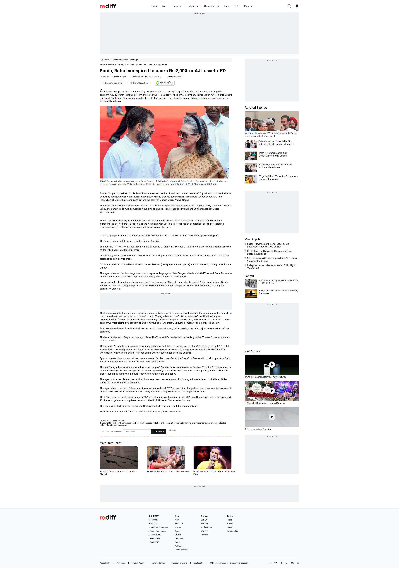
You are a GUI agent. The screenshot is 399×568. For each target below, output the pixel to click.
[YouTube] (292, 563)
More (247, 6)
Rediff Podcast (181, 550)
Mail (164, 6)
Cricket (178, 535)
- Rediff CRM (154, 538)
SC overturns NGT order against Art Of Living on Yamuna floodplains (272, 259)
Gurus (227, 6)
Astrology (179, 546)
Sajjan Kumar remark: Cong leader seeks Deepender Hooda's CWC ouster (268, 245)
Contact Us (199, 563)
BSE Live (204, 520)
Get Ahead (179, 538)
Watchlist (205, 531)
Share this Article (140, 83)
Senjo (124, 77)
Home (154, 6)
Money (192, 6)
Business (179, 524)
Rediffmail (153, 520)
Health (230, 520)
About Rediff (105, 563)
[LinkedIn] (298, 563)
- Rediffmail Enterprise (158, 527)
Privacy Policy (138, 563)
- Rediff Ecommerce (157, 531)
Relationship (232, 531)
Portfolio (204, 535)
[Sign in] (297, 6)
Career (230, 527)
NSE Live (204, 524)
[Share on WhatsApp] (270, 563)
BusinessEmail (211, 6)
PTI (108, 77)
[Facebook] (281, 563)
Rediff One (153, 524)
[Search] (289, 6)
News (175, 6)
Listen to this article (114, 83)
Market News (206, 527)
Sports (178, 531)
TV (236, 6)
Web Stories (252, 351)
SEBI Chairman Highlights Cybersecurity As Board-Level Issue (269, 252)
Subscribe (159, 431)
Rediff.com (221, 563)
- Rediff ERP (154, 542)
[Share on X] (275, 563)
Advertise (121, 563)
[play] (272, 364)
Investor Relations (179, 563)
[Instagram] (287, 563)
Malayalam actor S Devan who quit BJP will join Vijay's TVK (271, 267)
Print (174, 430)
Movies (178, 527)
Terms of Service (157, 563)
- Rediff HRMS (155, 535)
